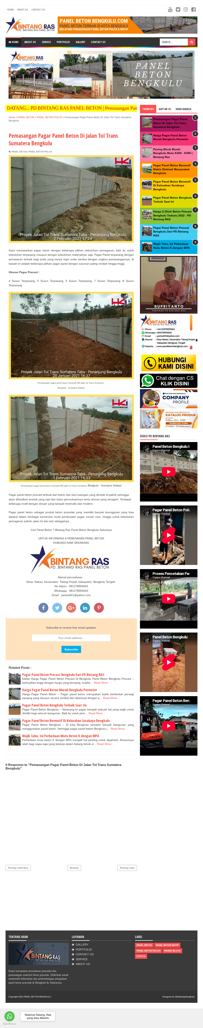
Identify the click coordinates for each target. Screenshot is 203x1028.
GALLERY (82, 944)
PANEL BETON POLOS (40, 151)
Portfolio (63, 42)
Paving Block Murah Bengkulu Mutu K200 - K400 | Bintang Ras (172, 153)
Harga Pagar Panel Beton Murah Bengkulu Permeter (59, 689)
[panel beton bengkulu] (127, 25)
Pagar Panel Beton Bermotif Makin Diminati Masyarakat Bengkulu (172, 169)
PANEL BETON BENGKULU (37, 996)
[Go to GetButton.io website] (9, 1024)
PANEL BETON (19, 151)
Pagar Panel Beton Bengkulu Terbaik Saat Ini (54, 705)
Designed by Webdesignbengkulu (178, 996)
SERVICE (82, 959)
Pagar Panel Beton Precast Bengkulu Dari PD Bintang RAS (63, 674)
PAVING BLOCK (172, 951)
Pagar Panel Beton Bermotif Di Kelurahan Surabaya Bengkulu (66, 720)
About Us (22, 9)
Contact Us (38, 9)
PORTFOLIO (84, 949)
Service (46, 42)
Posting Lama (127, 868)
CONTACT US (85, 954)
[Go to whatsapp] (9, 1016)
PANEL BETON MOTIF (167, 945)
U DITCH (141, 956)
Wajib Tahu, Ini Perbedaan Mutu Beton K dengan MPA (60, 735)
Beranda (74, 868)
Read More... (102, 682)
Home (10, 9)
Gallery (80, 42)
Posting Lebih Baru (18, 868)
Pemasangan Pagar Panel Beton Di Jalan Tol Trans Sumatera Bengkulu (170, 123)
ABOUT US (83, 964)
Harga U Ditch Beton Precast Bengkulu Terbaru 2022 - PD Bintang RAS (172, 215)
